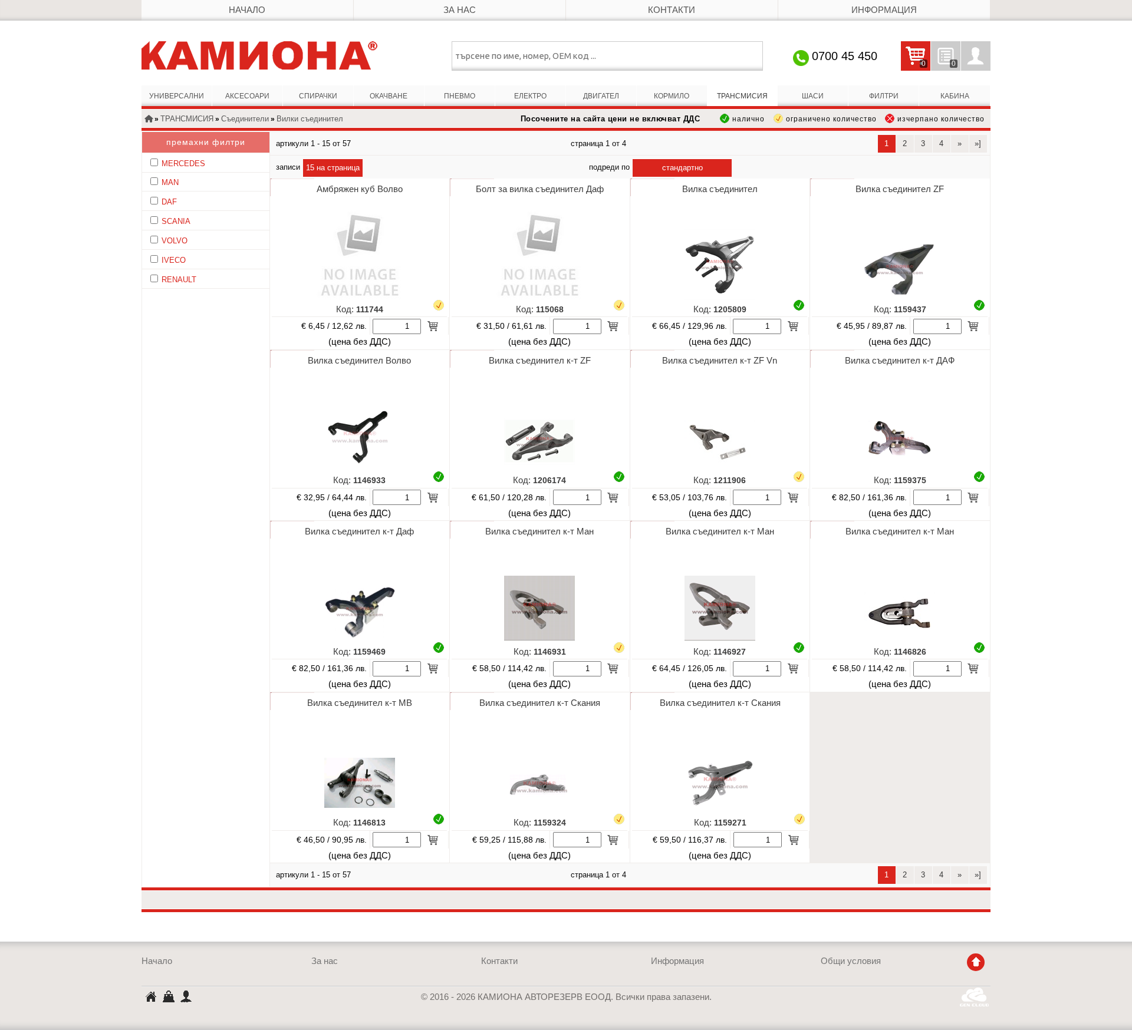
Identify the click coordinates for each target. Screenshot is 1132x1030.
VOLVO (174, 240)
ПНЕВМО (459, 96)
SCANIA (176, 221)
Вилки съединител (310, 119)
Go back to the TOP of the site (976, 962)
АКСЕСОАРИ (247, 96)
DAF (169, 201)
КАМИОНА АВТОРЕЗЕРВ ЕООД (150, 998)
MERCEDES (183, 163)
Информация (884, 10)
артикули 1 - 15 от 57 (313, 143)
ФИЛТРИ (884, 96)
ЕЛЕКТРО (530, 96)
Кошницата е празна (913, 64)
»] (978, 143)
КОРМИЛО (671, 96)
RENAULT (179, 279)
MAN (170, 182)
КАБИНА (954, 96)
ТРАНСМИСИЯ (742, 96)
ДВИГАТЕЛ (601, 96)
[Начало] (148, 119)
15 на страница (333, 167)
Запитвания (943, 64)
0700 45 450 (844, 55)
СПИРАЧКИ (318, 96)
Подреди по (609, 167)
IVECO (174, 260)
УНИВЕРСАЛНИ (176, 96)
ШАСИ (813, 96)
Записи (288, 167)
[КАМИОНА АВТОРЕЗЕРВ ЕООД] (259, 55)
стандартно (682, 167)
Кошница (168, 996)
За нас (459, 10)
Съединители (245, 119)
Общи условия (851, 961)
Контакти (671, 10)
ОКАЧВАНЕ (388, 96)
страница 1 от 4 (598, 143)
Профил (975, 56)
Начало (247, 10)
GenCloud (975, 997)
